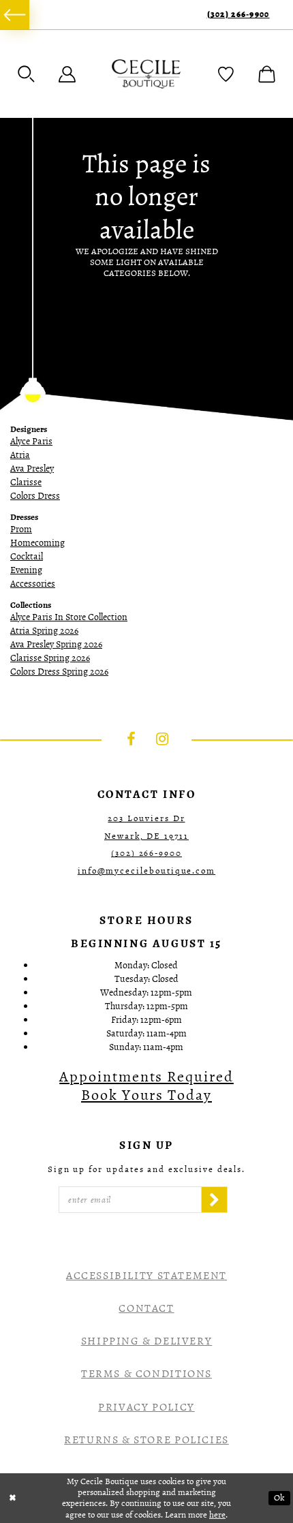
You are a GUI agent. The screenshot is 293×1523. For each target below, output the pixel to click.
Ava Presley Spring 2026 (56, 644)
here (217, 1514)
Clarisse (26, 482)
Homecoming (37, 542)
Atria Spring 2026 (44, 630)
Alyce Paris (31, 441)
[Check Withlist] (226, 74)
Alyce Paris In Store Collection (68, 617)
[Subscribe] (214, 1199)
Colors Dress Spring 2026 (59, 671)
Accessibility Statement (146, 1275)
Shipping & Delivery (147, 1341)
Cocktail (26, 556)
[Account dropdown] (67, 74)
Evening (26, 570)
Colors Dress (35, 495)
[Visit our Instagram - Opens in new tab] (162, 739)
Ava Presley (32, 468)
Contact (146, 1308)
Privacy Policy (146, 1407)
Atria (20, 454)
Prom (21, 529)
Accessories (32, 583)
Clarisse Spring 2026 (50, 657)
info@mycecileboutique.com (146, 870)
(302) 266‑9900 (238, 14)
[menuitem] (14, 14)
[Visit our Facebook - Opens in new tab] (131, 739)
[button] (26, 74)
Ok (279, 1497)
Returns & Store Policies (146, 1439)
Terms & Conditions (146, 1373)
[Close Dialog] (12, 1498)
